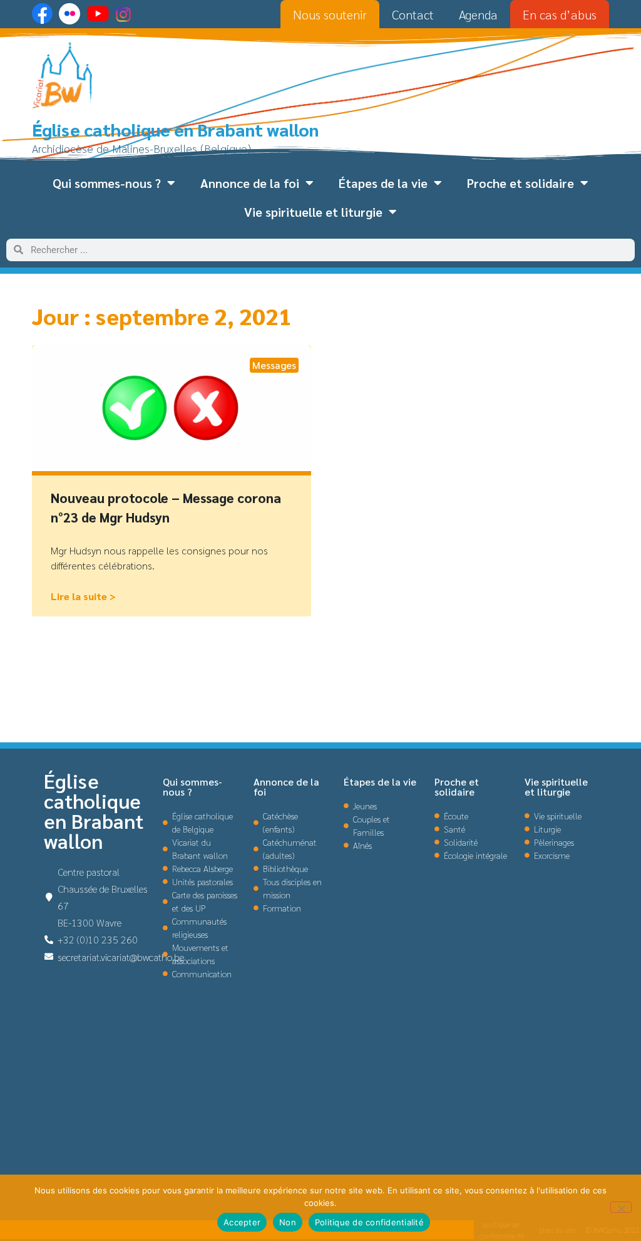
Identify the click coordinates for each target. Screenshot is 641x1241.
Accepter (241, 1222)
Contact (413, 14)
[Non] (621, 1207)
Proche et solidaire (520, 183)
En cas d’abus (560, 14)
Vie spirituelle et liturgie (313, 212)
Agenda (478, 14)
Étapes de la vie (383, 183)
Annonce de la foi (249, 183)
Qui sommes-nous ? (107, 183)
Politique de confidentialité (369, 1222)
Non (287, 1222)
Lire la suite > (83, 596)
